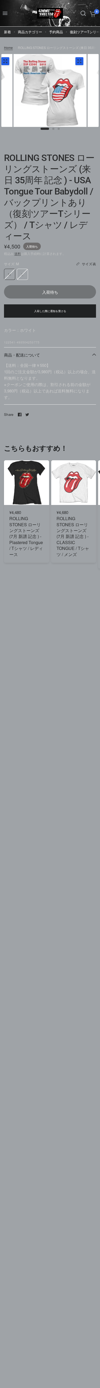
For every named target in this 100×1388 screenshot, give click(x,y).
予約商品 (56, 31)
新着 (7, 31)
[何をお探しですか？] (83, 13)
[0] (92, 13)
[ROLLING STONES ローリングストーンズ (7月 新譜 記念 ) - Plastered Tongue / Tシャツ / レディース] (26, 482)
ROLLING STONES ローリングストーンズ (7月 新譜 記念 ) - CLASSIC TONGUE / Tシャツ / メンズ (73, 536)
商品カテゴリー (30, 31)
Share (8, 414)
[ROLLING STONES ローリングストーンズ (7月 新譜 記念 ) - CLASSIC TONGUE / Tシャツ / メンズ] (73, 482)
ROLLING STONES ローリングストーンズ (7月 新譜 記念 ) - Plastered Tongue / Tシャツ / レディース (26, 536)
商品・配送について (22, 355)
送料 (17, 253)
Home (8, 47)
